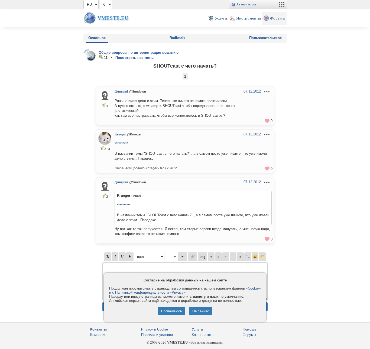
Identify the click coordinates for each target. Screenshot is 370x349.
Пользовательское (265, 38)
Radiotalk (177, 38)
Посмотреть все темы (134, 58)
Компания (98, 335)
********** (121, 144)
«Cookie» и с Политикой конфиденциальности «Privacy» (185, 290)
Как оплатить (202, 335)
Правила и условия (157, 335)
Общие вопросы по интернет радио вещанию (138, 52)
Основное (97, 38)
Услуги (197, 329)
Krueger (120, 134)
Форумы (249, 335)
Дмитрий (121, 91)
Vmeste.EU (113, 18)
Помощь (249, 329)
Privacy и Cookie (154, 329)
